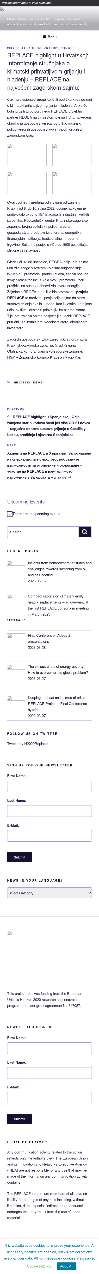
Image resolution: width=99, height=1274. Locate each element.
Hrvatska (90, 3)
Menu (52, 36)
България (70, 3)
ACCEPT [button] (66, 1266)
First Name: (17, 775)
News (38, 382)
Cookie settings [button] (39, 1265)
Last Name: (16, 800)
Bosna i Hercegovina (64, 3)
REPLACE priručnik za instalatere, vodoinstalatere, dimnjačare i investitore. (48, 321)
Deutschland (77, 3)
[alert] (49, 514)
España (84, 3)
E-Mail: (13, 825)
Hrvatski (22, 382)
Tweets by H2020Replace (27, 743)
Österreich (57, 3)
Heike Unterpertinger (53, 48)
